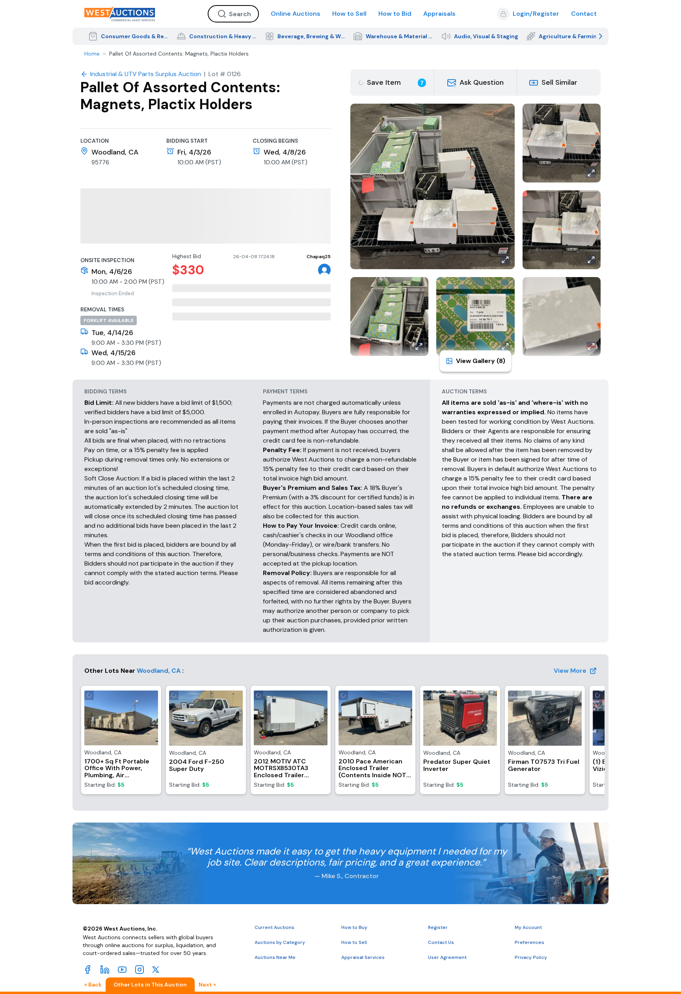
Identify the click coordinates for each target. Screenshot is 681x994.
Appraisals (439, 13)
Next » (207, 918)
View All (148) (575, 936)
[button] (475, 82)
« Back (93, 918)
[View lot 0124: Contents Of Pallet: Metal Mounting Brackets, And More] (110, 963)
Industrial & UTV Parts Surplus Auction (184, 936)
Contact (584, 13)
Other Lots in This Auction (150, 918)
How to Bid (394, 13)
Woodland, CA (158, 670)
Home (92, 53)
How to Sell (349, 13)
